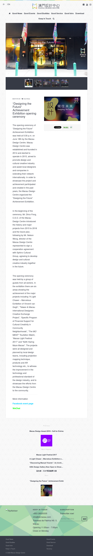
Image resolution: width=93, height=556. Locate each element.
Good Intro (69, 13)
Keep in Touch (45, 18)
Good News (17, 13)
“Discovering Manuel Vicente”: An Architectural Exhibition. (46, 463)
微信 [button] (66, 127)
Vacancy (49, 549)
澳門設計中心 (45, 6)
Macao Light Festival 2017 (46, 454)
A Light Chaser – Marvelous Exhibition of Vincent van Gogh (46, 459)
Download (79, 13)
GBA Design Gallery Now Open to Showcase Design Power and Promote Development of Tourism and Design (46, 467)
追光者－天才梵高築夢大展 (46, 471)
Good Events (29, 13)
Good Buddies (43, 13)
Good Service (57, 13)
